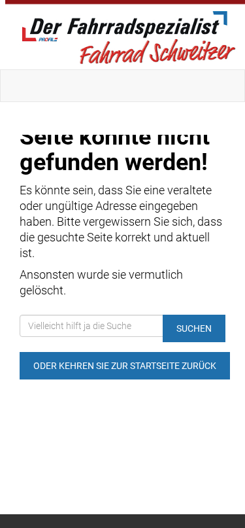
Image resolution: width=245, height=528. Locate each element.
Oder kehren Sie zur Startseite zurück (124, 366)
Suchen (194, 328)
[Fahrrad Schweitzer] (125, 34)
